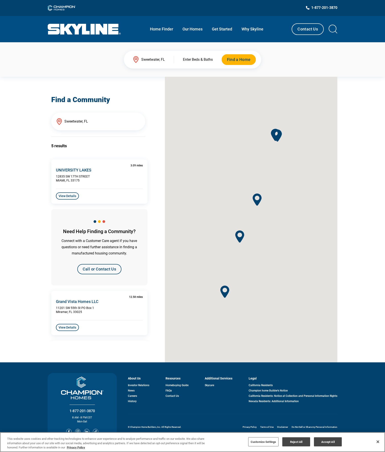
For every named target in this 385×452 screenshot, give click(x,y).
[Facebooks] (69, 431)
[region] (192, 442)
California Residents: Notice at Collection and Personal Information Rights (293, 396)
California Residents (261, 385)
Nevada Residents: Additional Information (274, 401)
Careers (132, 396)
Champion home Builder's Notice (268, 390)
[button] (239, 236)
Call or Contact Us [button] (99, 269)
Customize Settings (263, 441)
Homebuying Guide (177, 385)
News (131, 390)
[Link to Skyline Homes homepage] (84, 29)
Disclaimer (282, 427)
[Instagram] (77, 431)
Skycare (209, 385)
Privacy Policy (250, 427)
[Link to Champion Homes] (62, 8)
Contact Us (307, 29)
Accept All (328, 441)
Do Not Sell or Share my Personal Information (314, 427)
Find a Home (239, 59)
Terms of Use (267, 427)
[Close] (378, 442)
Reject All (296, 441)
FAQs (169, 390)
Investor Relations (138, 385)
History (132, 401)
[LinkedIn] (86, 431)
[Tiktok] (95, 431)
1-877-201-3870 (82, 411)
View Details (67, 196)
